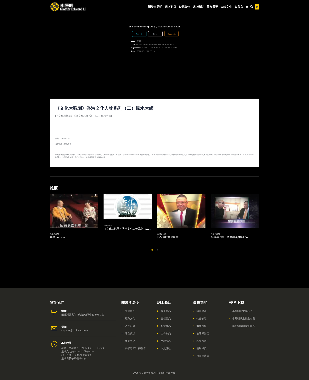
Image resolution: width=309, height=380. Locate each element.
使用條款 (202, 348)
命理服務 (166, 340)
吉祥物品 (166, 333)
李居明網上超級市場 (243, 318)
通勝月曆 (202, 325)
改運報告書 (203, 333)
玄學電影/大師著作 (135, 348)
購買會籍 (202, 311)
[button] (152, 250)
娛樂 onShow (57, 237)
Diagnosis (172, 34)
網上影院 (198, 6)
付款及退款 (203, 355)
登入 (240, 6)
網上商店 (170, 6)
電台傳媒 (130, 333)
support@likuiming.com (74, 330)
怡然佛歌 (166, 348)
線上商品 (166, 311)
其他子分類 (54, 234)
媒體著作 (184, 6)
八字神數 (130, 325)
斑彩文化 (130, 318)
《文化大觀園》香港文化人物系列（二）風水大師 (133, 228)
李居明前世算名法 (242, 311)
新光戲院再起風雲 (167, 237)
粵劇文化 (130, 340)
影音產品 (166, 325)
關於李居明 (155, 6)
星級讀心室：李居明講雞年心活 (229, 237)
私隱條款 (202, 340)
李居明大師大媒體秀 (243, 325)
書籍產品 (166, 318)
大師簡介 (130, 311)
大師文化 (226, 6)
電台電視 (212, 6)
